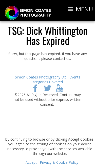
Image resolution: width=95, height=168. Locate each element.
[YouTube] (60, 87)
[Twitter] (47, 87)
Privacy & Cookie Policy (59, 162)
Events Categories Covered (55, 79)
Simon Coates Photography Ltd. (41, 77)
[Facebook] (35, 87)
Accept (31, 162)
